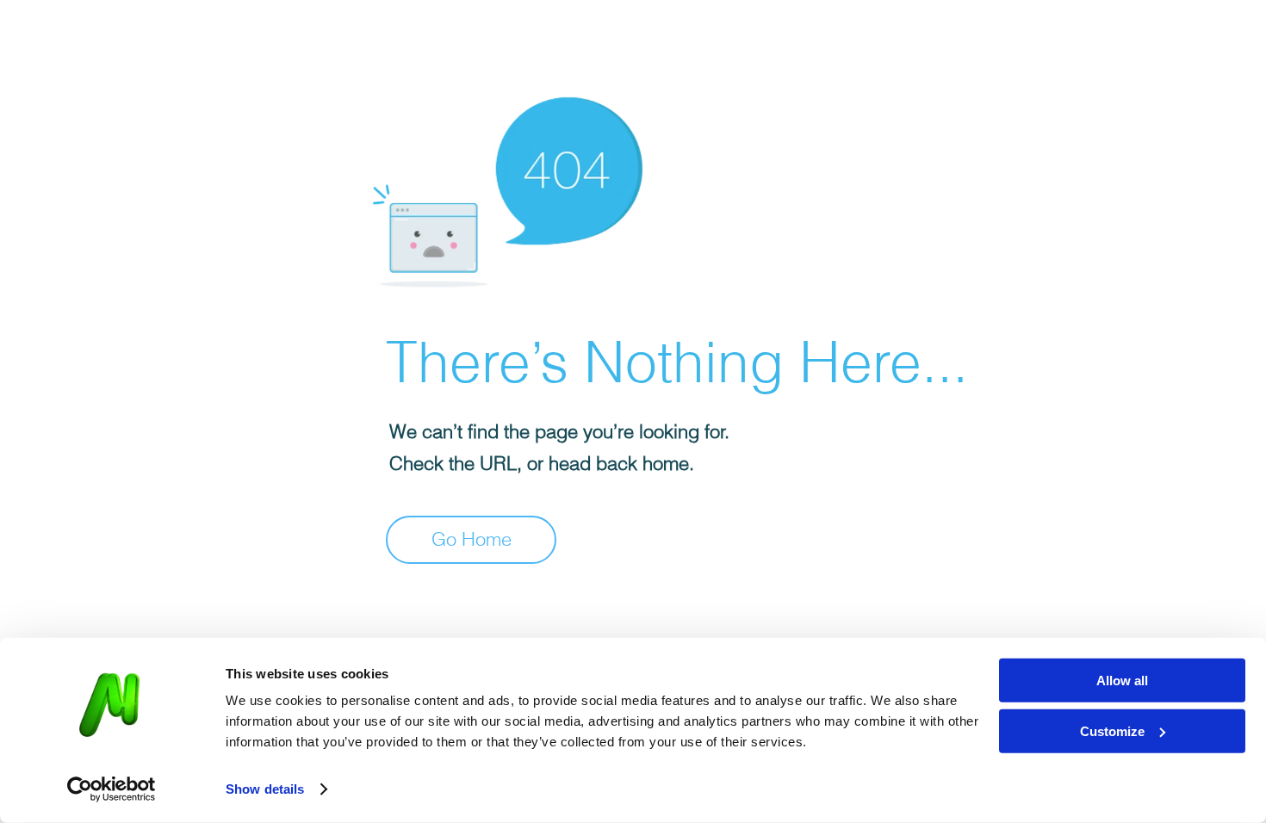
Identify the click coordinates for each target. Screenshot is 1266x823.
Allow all (1122, 680)
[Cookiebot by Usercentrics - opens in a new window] (111, 789)
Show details (265, 789)
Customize (1112, 730)
